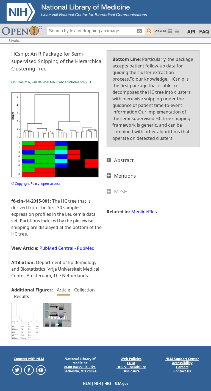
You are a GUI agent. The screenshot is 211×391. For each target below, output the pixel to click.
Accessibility (182, 363)
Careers (182, 367)
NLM (87, 383)
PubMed (86, 248)
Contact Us (182, 371)
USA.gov (121, 383)
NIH (97, 383)
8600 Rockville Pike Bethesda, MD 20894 (79, 369)
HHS (107, 383)
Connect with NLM (29, 358)
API (191, 31)
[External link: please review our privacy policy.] (17, 369)
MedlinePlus (144, 212)
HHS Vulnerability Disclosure (131, 369)
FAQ (204, 31)
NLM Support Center (182, 358)
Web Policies (131, 358)
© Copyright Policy (25, 183)
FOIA (131, 363)
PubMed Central (56, 248)
